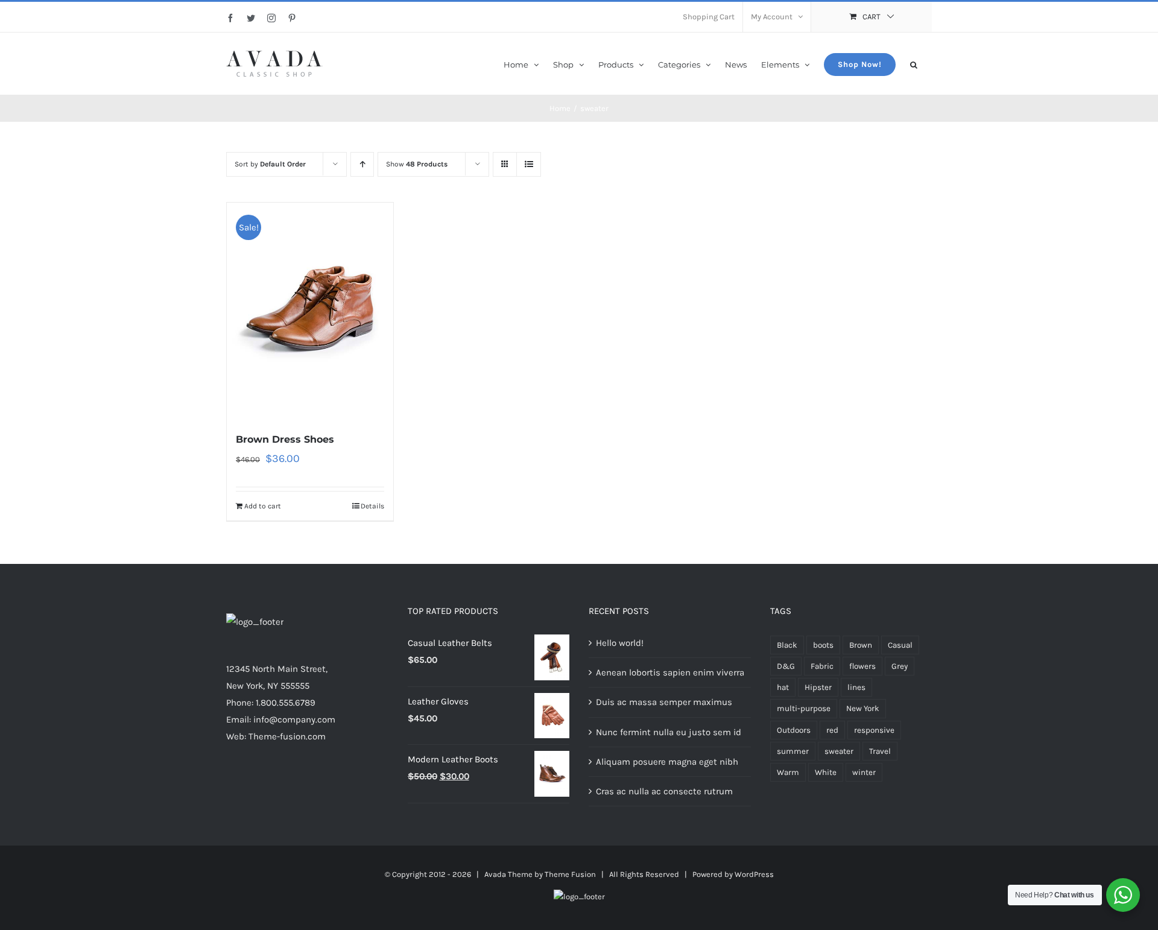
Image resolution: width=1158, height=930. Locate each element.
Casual (900, 645)
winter (864, 772)
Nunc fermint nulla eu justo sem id (668, 732)
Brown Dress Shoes (285, 439)
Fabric (822, 666)
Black (787, 645)
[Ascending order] (362, 164)
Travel (880, 751)
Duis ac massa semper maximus (664, 702)
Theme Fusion (570, 874)
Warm (788, 772)
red (832, 730)
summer (793, 751)
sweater (838, 751)
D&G (786, 666)
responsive (874, 730)
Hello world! (620, 642)
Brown (860, 645)
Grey (899, 666)
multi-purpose (804, 708)
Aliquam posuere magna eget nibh (667, 761)
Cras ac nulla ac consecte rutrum (664, 791)
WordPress (754, 874)
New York (862, 708)
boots (823, 645)
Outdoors (794, 730)
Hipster (818, 687)
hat (783, 687)
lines (856, 687)
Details (372, 506)
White (826, 772)
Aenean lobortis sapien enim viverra (670, 672)
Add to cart (262, 506)
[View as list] (528, 164)
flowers (862, 666)
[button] (913, 64)
